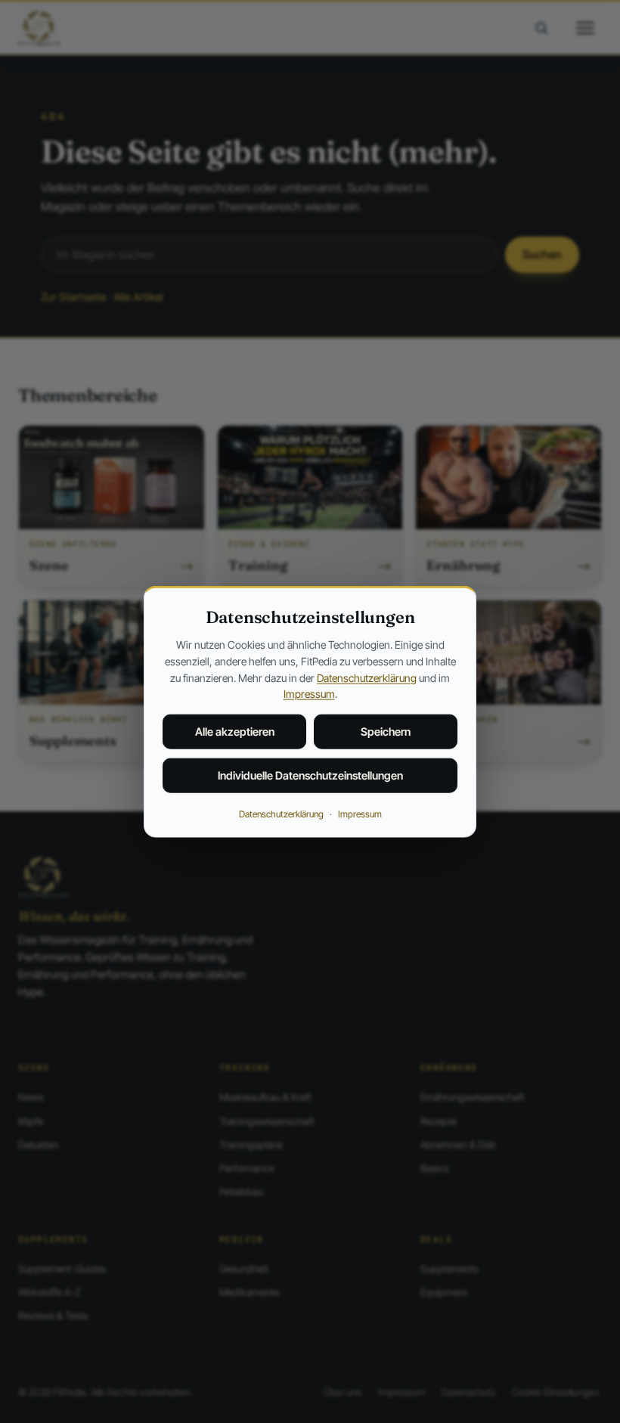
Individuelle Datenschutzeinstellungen (310, 775)
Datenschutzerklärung (367, 677)
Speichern (386, 731)
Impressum (309, 693)
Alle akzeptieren (234, 731)
